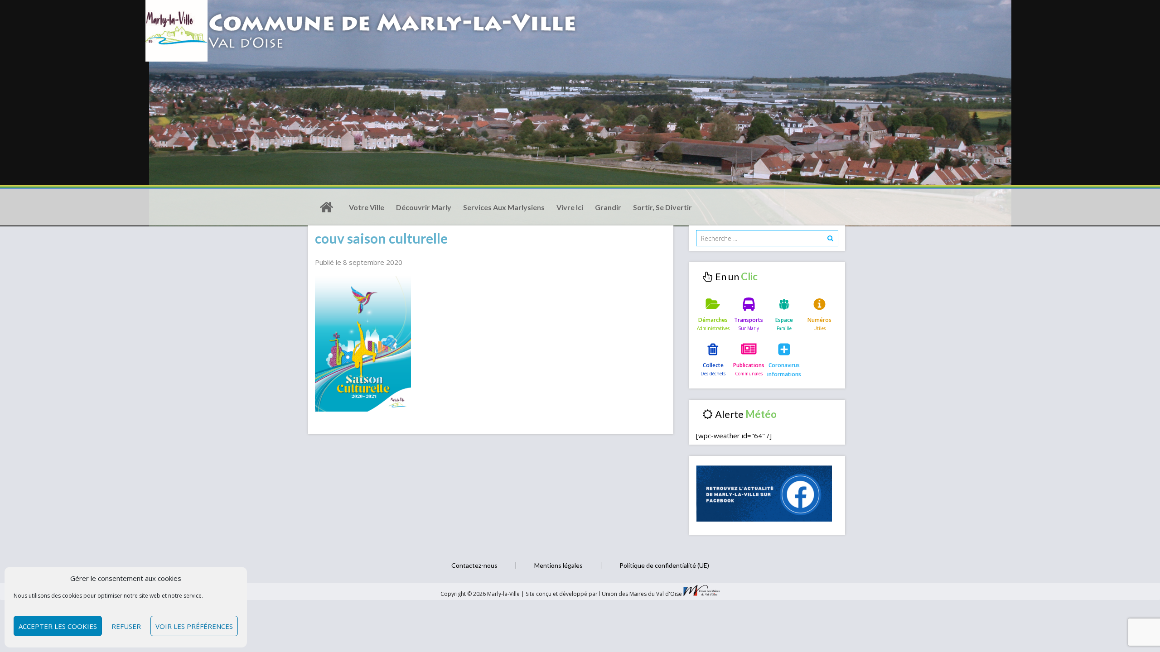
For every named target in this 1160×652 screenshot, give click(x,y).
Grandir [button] (608, 207)
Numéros (819, 320)
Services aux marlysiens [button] (504, 207)
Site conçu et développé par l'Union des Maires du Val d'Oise (604, 594)
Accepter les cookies (58, 626)
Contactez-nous (474, 565)
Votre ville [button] (366, 207)
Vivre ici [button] (569, 207)
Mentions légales (558, 565)
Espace (784, 320)
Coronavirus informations (784, 369)
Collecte (713, 365)
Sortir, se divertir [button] (662, 207)
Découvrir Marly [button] (423, 207)
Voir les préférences (194, 626)
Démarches (713, 320)
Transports (748, 320)
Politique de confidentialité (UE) (664, 565)
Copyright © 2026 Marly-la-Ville (480, 594)
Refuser (126, 626)
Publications (748, 365)
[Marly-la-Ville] (326, 207)
